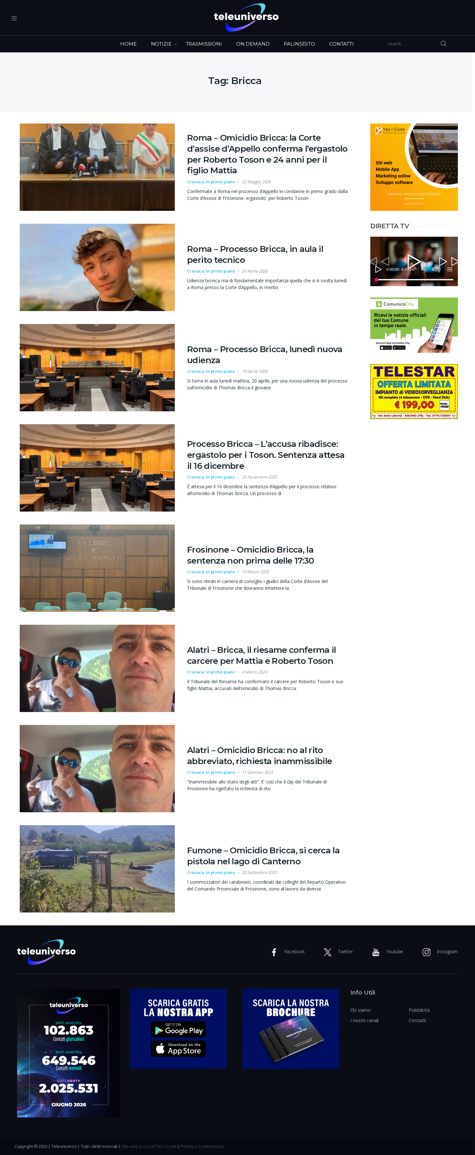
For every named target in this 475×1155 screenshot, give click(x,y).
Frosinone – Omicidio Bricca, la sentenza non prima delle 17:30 (250, 555)
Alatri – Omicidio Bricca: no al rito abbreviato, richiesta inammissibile (259, 755)
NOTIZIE (161, 44)
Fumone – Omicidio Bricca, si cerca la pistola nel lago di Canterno (263, 856)
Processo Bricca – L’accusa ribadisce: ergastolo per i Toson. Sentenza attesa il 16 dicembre (265, 455)
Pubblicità (419, 1010)
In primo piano (220, 182)
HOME (128, 44)
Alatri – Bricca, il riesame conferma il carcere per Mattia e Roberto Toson (261, 655)
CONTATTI (341, 44)
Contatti (417, 1020)
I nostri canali (364, 1020)
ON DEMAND (253, 44)
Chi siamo (360, 1010)
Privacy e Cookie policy (202, 1146)
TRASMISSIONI (204, 44)
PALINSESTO (299, 44)
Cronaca (195, 182)
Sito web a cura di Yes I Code (149, 1146)
